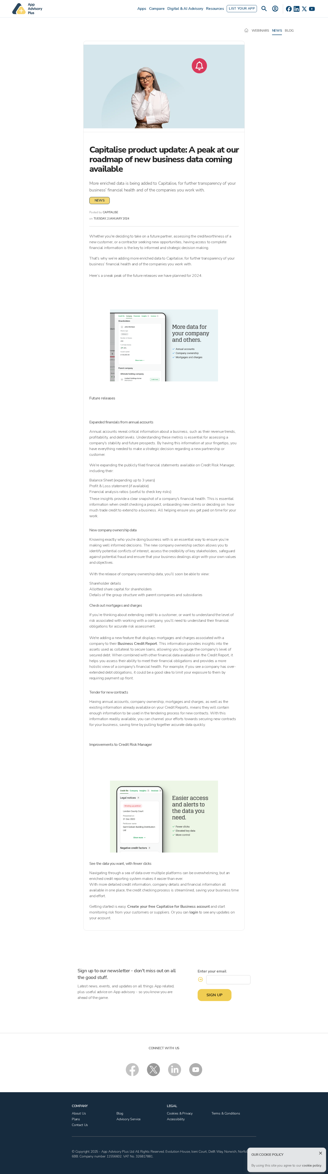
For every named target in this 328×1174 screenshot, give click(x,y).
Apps (141, 8)
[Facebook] (289, 9)
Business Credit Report (137, 643)
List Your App (242, 8)
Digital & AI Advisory (185, 8)
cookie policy (311, 1165)
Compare (157, 8)
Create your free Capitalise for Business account (168, 906)
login (193, 912)
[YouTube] (312, 9)
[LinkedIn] (296, 9)
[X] (304, 9)
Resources (215, 8)
